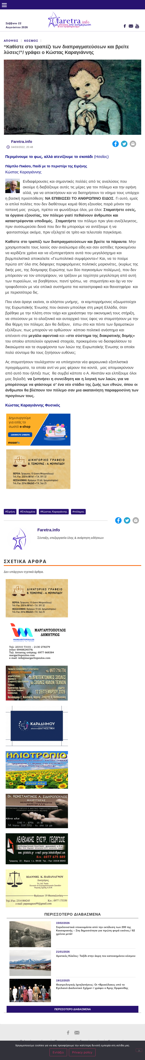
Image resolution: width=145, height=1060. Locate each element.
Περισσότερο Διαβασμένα (72, 1009)
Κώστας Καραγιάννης (54, 511)
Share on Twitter (124, 143)
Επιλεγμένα (28, 511)
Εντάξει (58, 1052)
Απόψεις (11, 40)
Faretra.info (21, 142)
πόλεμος (79, 511)
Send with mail (133, 143)
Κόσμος (31, 40)
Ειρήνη (11, 511)
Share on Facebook (115, 143)
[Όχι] (139, 1050)
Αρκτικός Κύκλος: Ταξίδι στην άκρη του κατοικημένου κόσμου (95, 955)
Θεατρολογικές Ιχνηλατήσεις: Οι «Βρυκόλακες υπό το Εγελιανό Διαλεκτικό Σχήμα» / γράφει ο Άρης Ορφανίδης (92, 986)
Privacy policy (82, 1052)
